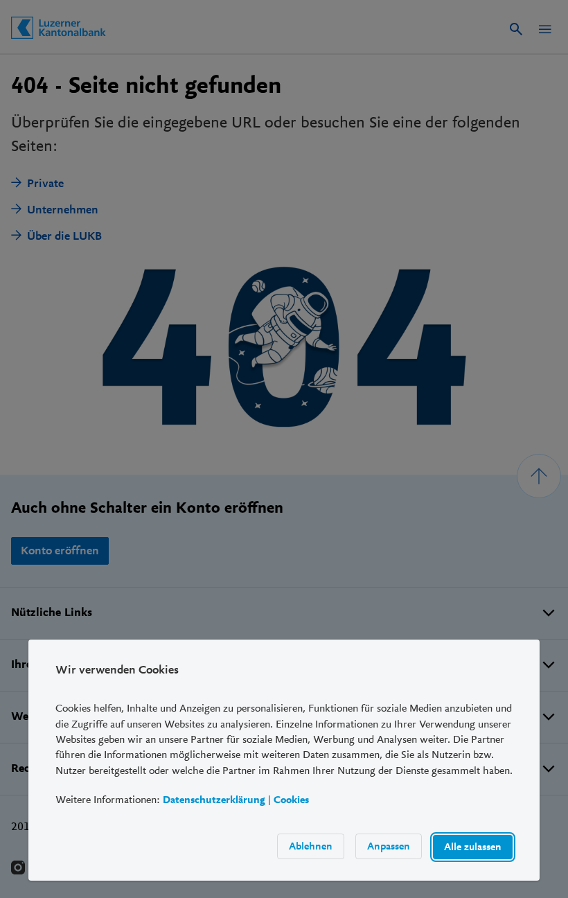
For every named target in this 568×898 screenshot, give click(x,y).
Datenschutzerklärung (214, 800)
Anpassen (388, 845)
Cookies (291, 800)
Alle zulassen (473, 846)
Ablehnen (310, 845)
